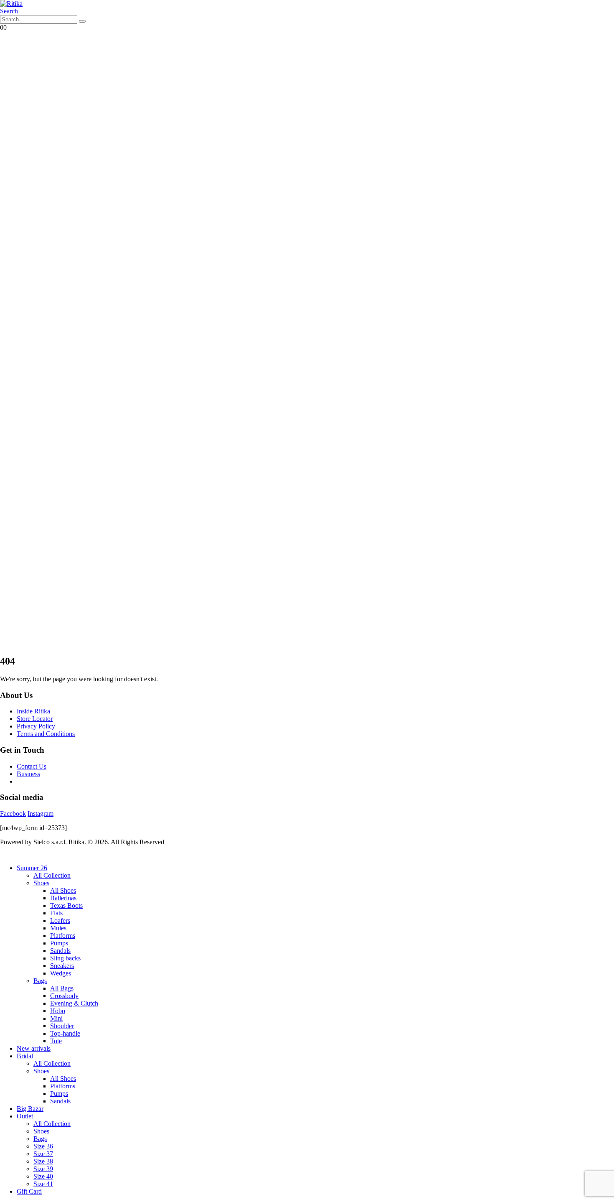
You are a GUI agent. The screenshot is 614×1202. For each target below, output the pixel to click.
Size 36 (43, 1146)
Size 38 (43, 1161)
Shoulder (62, 1025)
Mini (56, 1018)
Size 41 (43, 1183)
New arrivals (34, 1048)
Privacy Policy (36, 726)
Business (28, 773)
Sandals (60, 950)
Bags (40, 980)
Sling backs (65, 958)
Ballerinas (63, 897)
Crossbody (64, 995)
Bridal (25, 1055)
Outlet (25, 1116)
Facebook (13, 813)
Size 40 (43, 1176)
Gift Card (29, 1191)
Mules (58, 928)
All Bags (62, 988)
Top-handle (65, 1033)
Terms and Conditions (46, 733)
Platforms (62, 935)
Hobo (57, 1010)
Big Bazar (30, 1108)
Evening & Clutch (74, 1003)
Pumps (59, 943)
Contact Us (31, 766)
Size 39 (43, 1168)
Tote (56, 1040)
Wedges (60, 973)
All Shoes (63, 890)
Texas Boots (66, 905)
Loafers (60, 920)
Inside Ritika (33, 711)
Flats (56, 913)
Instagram (40, 813)
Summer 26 (32, 867)
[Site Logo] (11, 3)
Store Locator (35, 718)
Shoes (41, 882)
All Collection (52, 875)
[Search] (82, 21)
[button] (9, 11)
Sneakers (62, 965)
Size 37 (43, 1153)
